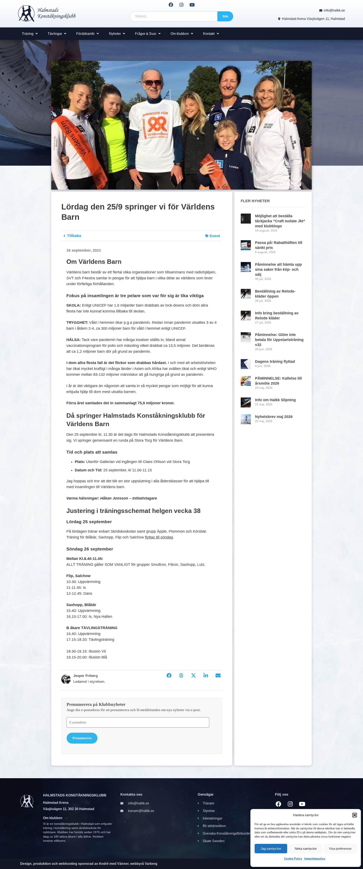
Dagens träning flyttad (275, 361)
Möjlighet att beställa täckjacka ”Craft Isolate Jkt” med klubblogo (280, 221)
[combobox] (173, 16)
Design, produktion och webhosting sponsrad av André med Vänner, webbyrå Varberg (88, 863)
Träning (27, 33)
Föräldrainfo (85, 33)
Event (215, 236)
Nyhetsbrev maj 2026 (274, 417)
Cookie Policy (293, 858)
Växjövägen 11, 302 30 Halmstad (68, 809)
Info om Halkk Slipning (275, 400)
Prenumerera (82, 738)
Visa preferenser (340, 848)
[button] (354, 815)
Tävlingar (55, 33)
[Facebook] (171, 5)
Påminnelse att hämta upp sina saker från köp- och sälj (278, 269)
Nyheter (115, 33)
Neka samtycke (306, 848)
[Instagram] (181, 5)
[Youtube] (192, 5)
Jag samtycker (271, 848)
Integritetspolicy (314, 858)
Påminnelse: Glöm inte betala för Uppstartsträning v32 (279, 340)
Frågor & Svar (145, 33)
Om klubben (180, 33)
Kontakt (209, 33)
